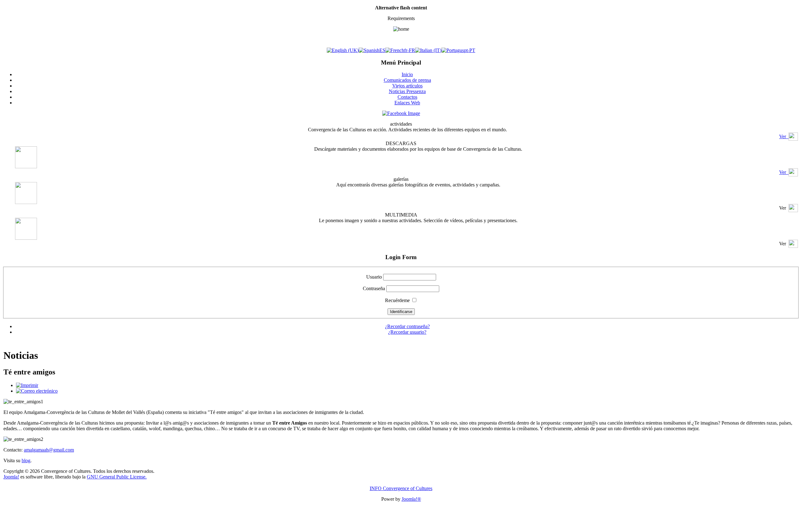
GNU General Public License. (117, 476)
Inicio (407, 74)
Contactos (407, 97)
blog (26, 460)
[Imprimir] (27, 385)
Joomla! (11, 476)
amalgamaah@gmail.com (49, 449)
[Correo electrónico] (37, 391)
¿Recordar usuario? (407, 332)
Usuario (374, 277)
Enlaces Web (407, 102)
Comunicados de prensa (407, 80)
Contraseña (374, 288)
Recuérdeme (397, 300)
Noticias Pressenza (407, 91)
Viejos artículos (407, 85)
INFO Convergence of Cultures (401, 488)
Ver (784, 136)
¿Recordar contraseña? (407, 326)
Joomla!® (411, 499)
